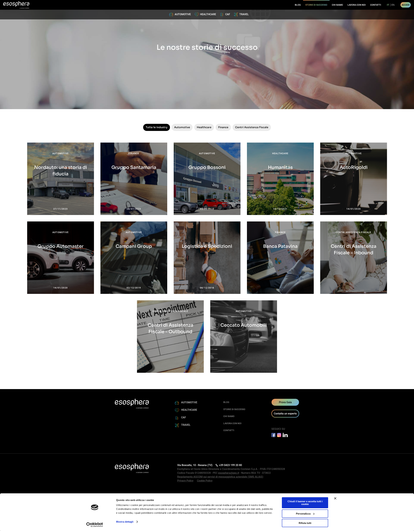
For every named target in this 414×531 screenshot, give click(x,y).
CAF (227, 14)
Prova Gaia (285, 402)
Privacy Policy (185, 480)
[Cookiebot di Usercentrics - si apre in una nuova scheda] (95, 524)
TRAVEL (244, 14)
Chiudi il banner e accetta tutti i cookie (305, 502)
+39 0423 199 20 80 (230, 465)
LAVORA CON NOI (357, 5)
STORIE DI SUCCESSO (316, 5)
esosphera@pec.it (228, 472)
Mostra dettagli (124, 521)
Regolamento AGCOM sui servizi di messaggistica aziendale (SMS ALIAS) (220, 476)
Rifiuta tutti (305, 523)
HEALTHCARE (208, 14)
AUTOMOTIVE (183, 14)
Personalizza (303, 513)
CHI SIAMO (337, 5)
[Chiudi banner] (335, 498)
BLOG (298, 5)
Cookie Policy (204, 480)
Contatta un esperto (285, 413)
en (393, 5)
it (388, 5)
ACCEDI (405, 5)
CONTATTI (375, 5)
